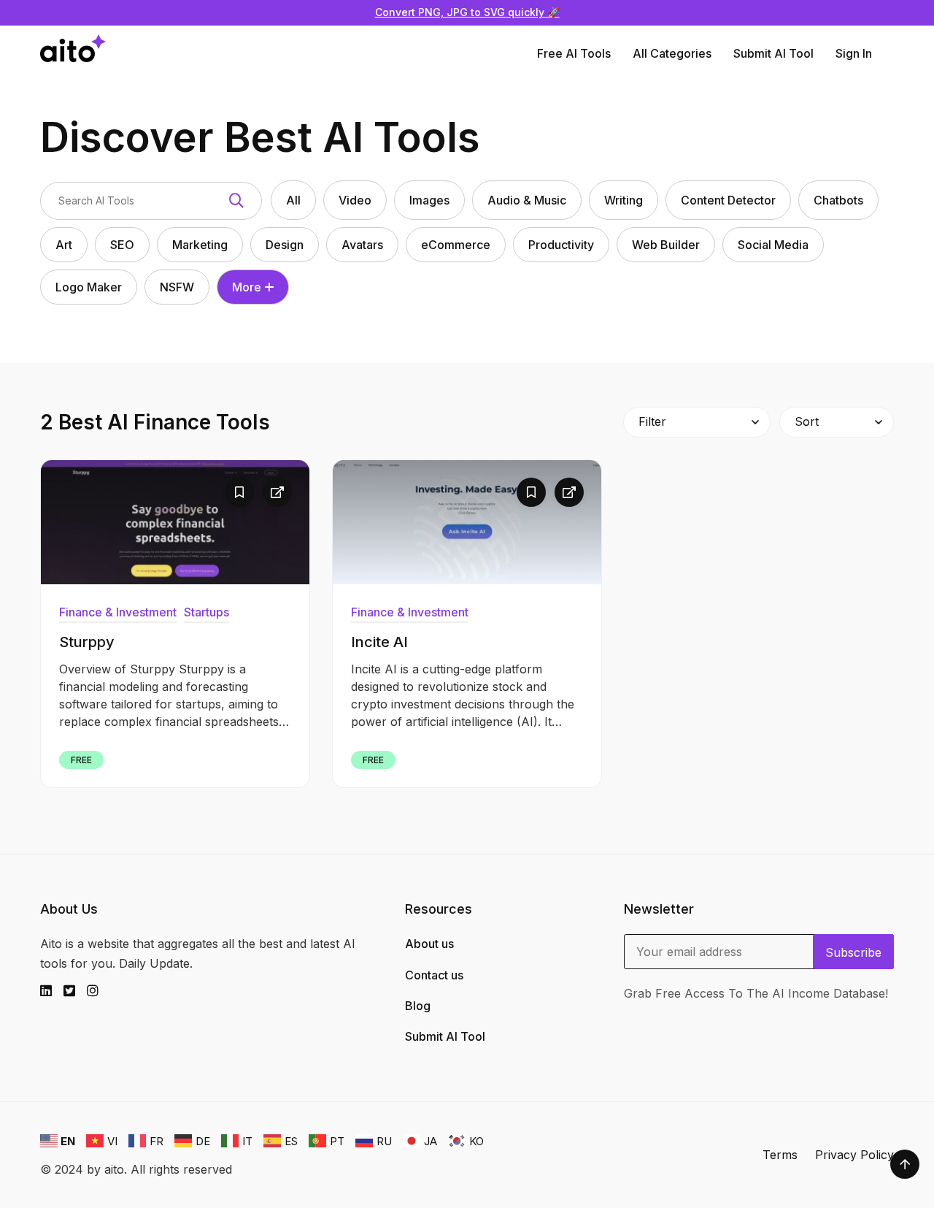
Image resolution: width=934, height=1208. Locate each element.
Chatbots (838, 200)
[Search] (236, 201)
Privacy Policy (854, 1154)
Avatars (362, 244)
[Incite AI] (467, 522)
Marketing (200, 244)
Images (429, 200)
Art (63, 244)
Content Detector (728, 200)
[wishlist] (239, 492)
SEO (122, 244)
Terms (780, 1154)
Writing (623, 200)
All (293, 200)
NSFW (177, 287)
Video (355, 200)
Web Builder (666, 244)
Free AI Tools (574, 53)
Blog (418, 1005)
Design (285, 244)
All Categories (672, 53)
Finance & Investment (118, 612)
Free (81, 759)
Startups (206, 612)
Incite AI (379, 642)
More (246, 287)
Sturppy (87, 642)
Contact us (434, 975)
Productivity (561, 244)
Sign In (853, 53)
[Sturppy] (175, 522)
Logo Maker (88, 287)
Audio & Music (526, 200)
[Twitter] (75, 991)
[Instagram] (98, 991)
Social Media (773, 244)
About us (429, 943)
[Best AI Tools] (73, 53)
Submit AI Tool (773, 53)
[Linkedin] (51, 991)
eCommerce (455, 244)
